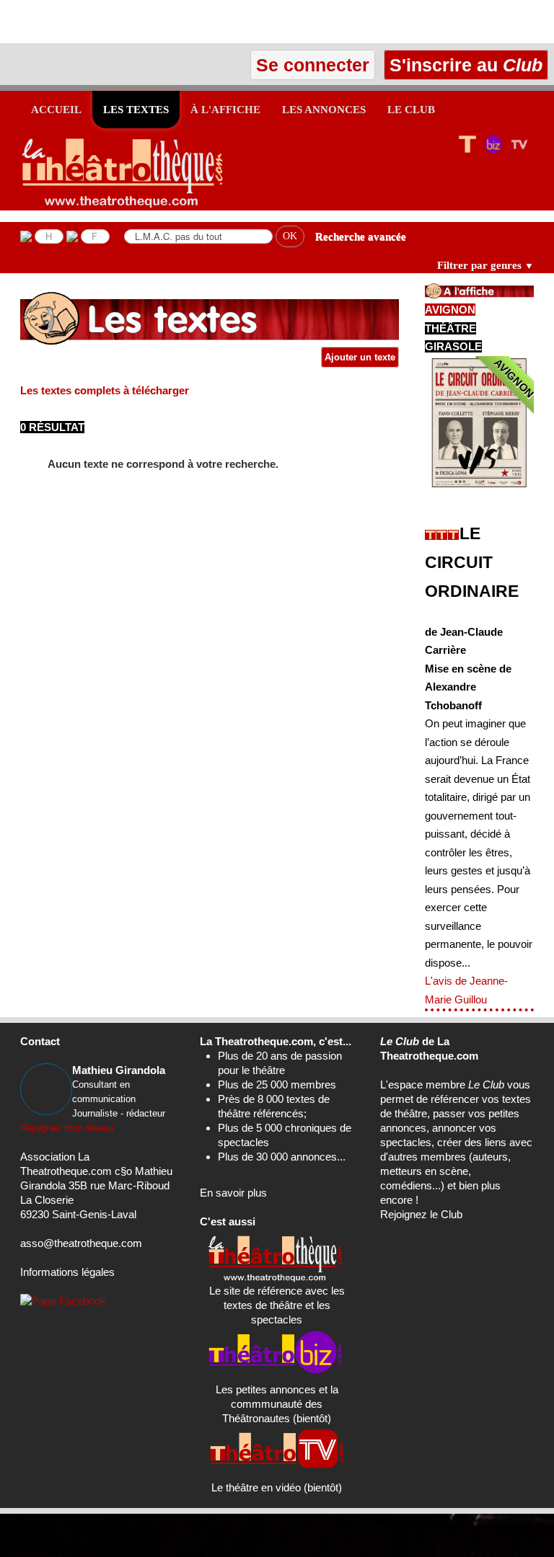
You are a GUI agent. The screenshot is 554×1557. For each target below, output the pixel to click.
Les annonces (324, 109)
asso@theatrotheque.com (81, 1243)
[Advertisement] (169, 21)
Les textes (136, 109)
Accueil (56, 109)
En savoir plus (233, 1192)
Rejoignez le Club (421, 1214)
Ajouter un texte (360, 357)
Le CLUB (411, 109)
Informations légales (67, 1272)
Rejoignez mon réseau (66, 1127)
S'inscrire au (463, 65)
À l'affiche (225, 109)
